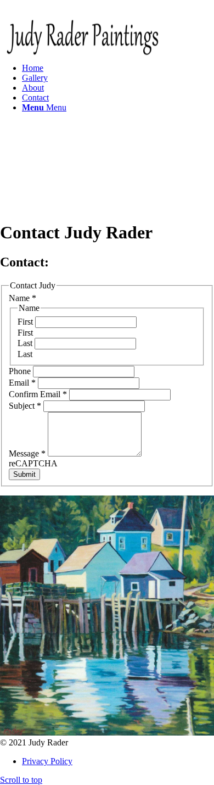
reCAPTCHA (33, 463)
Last (26, 343)
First (26, 321)
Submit (24, 474)
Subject (25, 405)
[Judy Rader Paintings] (82, 61)
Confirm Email (38, 394)
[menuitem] (118, 88)
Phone (21, 371)
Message (27, 453)
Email (22, 382)
